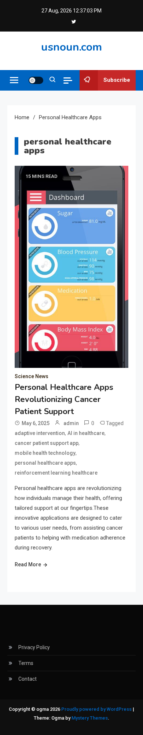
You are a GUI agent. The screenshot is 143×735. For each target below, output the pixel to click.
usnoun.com (71, 47)
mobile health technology (45, 453)
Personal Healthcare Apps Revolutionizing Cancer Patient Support (64, 399)
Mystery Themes (90, 718)
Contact (27, 679)
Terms (25, 663)
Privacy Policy (34, 647)
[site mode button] (36, 80)
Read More (28, 564)
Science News (31, 376)
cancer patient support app (46, 443)
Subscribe (116, 80)
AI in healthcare (85, 433)
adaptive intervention (40, 433)
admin (71, 423)
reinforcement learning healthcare (56, 473)
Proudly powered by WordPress (97, 709)
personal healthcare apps (45, 463)
